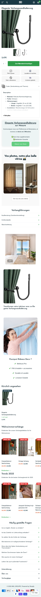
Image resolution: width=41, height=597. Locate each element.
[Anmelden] (34, 2)
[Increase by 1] (6, 62)
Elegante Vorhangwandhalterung (9, 413)
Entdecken (5, 470)
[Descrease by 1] (6, 65)
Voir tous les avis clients (20, 198)
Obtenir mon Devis (20, 144)
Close (7, 2)
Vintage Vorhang (24, 461)
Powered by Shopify (28, 586)
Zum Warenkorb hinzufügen (23, 63)
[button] (16, 52)
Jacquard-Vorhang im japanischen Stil (26, 507)
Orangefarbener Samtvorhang (6, 462)
